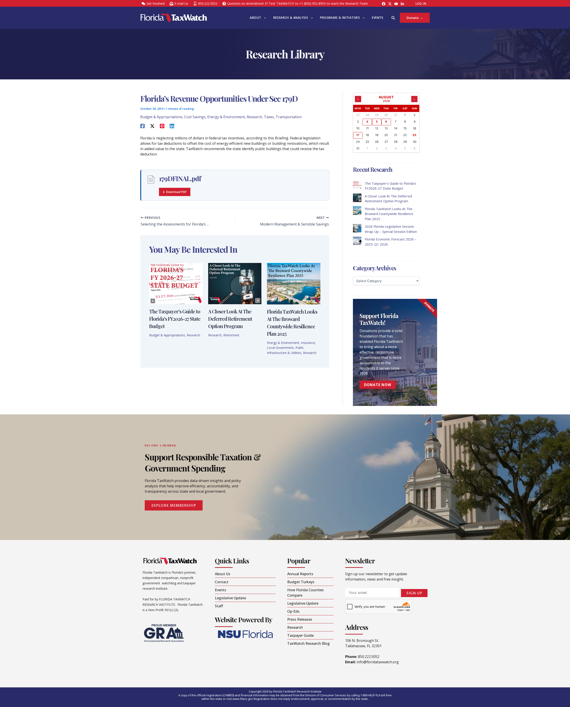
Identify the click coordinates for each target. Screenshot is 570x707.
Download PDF (176, 192)
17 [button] (357, 135)
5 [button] (377, 121)
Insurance (308, 343)
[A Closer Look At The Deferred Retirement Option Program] (357, 198)
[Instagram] (390, 4)
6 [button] (386, 121)
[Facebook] (383, 4)
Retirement (231, 335)
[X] (152, 125)
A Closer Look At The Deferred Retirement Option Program (230, 318)
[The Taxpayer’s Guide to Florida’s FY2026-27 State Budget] (357, 185)
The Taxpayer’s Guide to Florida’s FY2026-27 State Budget (174, 318)
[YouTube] (396, 4)
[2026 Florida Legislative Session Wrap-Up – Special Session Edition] (357, 228)
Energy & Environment (226, 116)
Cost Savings (195, 116)
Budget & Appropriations (161, 116)
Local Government (280, 347)
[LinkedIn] (402, 4)
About (255, 18)
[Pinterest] (162, 125)
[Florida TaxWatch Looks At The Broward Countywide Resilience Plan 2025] (357, 210)
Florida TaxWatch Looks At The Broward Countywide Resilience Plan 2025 (389, 214)
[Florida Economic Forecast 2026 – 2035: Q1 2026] (357, 241)
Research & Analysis (290, 18)
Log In (420, 4)
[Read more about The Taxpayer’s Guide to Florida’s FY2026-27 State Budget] (176, 283)
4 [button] (367, 121)
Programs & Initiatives (340, 18)
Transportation (289, 116)
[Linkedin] (172, 125)
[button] (264, 17)
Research (254, 116)
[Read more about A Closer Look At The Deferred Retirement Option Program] (235, 283)
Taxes (269, 116)
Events (377, 18)
